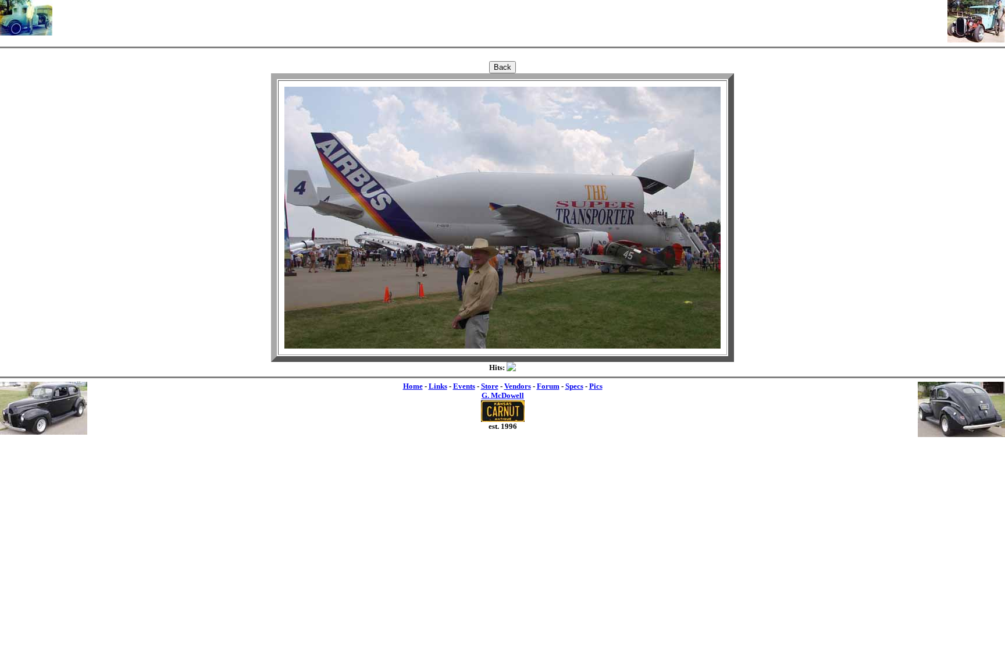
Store (489, 386)
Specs (574, 386)
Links (438, 386)
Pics (596, 386)
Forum (548, 386)
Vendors (517, 386)
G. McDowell (503, 395)
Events (464, 386)
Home (413, 386)
